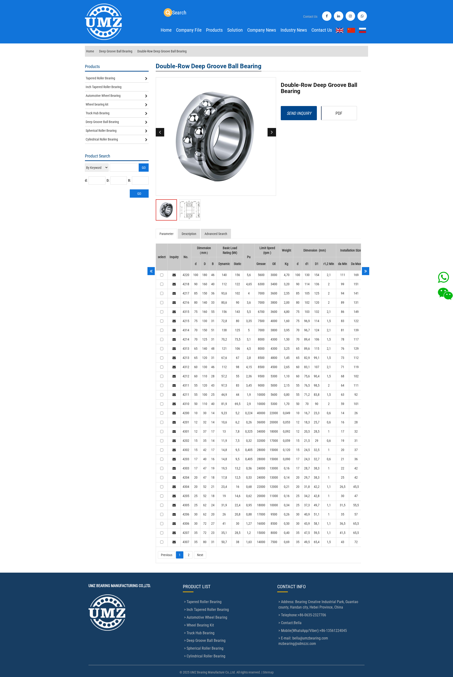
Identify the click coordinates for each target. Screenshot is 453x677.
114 (307, 284)
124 (316, 330)
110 (204, 376)
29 (316, 441)
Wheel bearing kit (97, 104)
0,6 (329, 413)
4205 (186, 496)
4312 (186, 367)
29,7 (307, 477)
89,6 (307, 348)
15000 (274, 450)
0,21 (286, 487)
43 (212, 385)
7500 (261, 321)
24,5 (307, 450)
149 (356, 312)
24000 (261, 468)
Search (179, 13)
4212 (186, 376)
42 (204, 450)
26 (356, 413)
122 (237, 284)
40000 (261, 413)
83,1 (307, 367)
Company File (188, 30)
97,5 (224, 385)
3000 (274, 275)
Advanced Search (216, 234)
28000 (261, 450)
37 (204, 431)
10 (195, 413)
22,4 (237, 505)
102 (237, 293)
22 (342, 468)
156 (237, 275)
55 (212, 312)
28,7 (307, 468)
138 (224, 330)
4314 (186, 330)
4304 (186, 487)
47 (204, 468)
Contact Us (310, 16)
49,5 (307, 542)
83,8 (316, 394)
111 (342, 275)
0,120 (286, 450)
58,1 (316, 523)
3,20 (286, 284)
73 (342, 358)
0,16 (286, 468)
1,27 (249, 523)
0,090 (286, 459)
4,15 (249, 367)
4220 (186, 275)
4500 (274, 367)
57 (356, 514)
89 (342, 302)
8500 (261, 358)
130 (307, 275)
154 (316, 275)
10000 (261, 394)
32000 (261, 441)
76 (342, 348)
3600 (274, 293)
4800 (274, 358)
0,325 (248, 431)
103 (307, 312)
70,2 (224, 339)
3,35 (249, 321)
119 (356, 367)
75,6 (307, 376)
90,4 (316, 376)
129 (356, 348)
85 (195, 293)
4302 (186, 450)
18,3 (307, 422)
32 (204, 422)
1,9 (249, 394)
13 (224, 431)
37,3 (307, 505)
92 (356, 394)
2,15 (286, 385)
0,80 (286, 394)
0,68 (249, 487)
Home (166, 30)
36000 (261, 422)
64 (342, 385)
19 (342, 441)
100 (195, 275)
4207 (186, 533)
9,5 (237, 450)
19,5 (224, 468)
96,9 (307, 321)
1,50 (286, 339)
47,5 (307, 533)
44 (237, 394)
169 (356, 275)
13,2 (237, 468)
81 (342, 330)
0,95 (249, 505)
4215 (186, 321)
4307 (186, 542)
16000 (261, 523)
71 (342, 367)
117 (356, 339)
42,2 (316, 487)
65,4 (316, 542)
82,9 (307, 358)
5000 (274, 385)
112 (224, 284)
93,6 (224, 293)
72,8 (224, 321)
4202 (186, 441)
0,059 (286, 441)
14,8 (224, 450)
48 (212, 348)
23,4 (224, 487)
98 (237, 367)
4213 (186, 358)
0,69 (286, 542)
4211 (186, 394)
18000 (274, 431)
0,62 (249, 496)
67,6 (224, 358)
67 (237, 358)
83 (342, 321)
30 (204, 413)
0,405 (248, 450)
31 (212, 321)
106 (316, 339)
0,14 (286, 477)
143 (237, 312)
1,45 (286, 358)
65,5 (356, 523)
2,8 (249, 358)
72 (204, 523)
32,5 (316, 450)
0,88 (249, 514)
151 (356, 284)
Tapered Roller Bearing (100, 78)
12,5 (237, 477)
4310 (186, 404)
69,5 (237, 404)
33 (212, 302)
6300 (261, 284)
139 (356, 330)
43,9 (307, 523)
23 (212, 533)
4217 (186, 293)
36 (212, 293)
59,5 (316, 533)
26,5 (342, 487)
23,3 (316, 413)
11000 (274, 496)
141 (356, 293)
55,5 (356, 505)
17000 (274, 441)
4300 (274, 339)
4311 (186, 385)
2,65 (286, 367)
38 (237, 542)
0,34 (286, 505)
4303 (186, 468)
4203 (186, 459)
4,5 (249, 348)
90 (195, 284)
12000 (274, 487)
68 (342, 376)
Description (189, 234)
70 (195, 330)
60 (195, 367)
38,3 (316, 468)
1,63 (249, 542)
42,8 (316, 496)
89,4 (307, 339)
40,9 (307, 514)
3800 (274, 302)
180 (204, 275)
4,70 (286, 275)
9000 (261, 385)
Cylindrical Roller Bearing (102, 139)
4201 (186, 422)
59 (342, 404)
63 (342, 394)
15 (195, 441)
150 (204, 293)
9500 (261, 376)
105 (307, 293)
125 (316, 293)
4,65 (249, 284)
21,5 (307, 441)
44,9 (224, 394)
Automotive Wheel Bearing (103, 96)
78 (342, 339)
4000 (274, 321)
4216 (186, 302)
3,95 (286, 330)
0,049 (286, 413)
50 (195, 404)
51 (212, 330)
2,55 (286, 293)
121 (224, 348)
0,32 (249, 441)
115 (316, 348)
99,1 (316, 358)
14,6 (237, 496)
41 (224, 523)
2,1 (329, 275)
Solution (235, 30)
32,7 (316, 459)
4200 (186, 413)
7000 (261, 293)
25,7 (316, 422)
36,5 (342, 523)
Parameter (166, 234)
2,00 (286, 302)
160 (204, 284)
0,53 (249, 477)
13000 (274, 468)
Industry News (294, 30)
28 (212, 376)
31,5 (342, 505)
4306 (186, 523)
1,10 (286, 376)
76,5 (307, 385)
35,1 (224, 533)
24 (212, 505)
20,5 (307, 431)
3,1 (249, 339)
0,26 (249, 422)
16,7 (307, 413)
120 (316, 302)
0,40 (286, 533)
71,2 (307, 394)
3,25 (286, 348)
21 (342, 459)
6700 (261, 312)
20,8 (237, 514)
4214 (186, 339)
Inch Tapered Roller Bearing (104, 87)
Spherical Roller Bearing (101, 130)
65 (195, 348)
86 (342, 312)
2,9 (249, 404)
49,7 (316, 505)
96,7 (307, 330)
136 (316, 284)
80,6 (224, 302)
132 (316, 312)
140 (224, 275)
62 (204, 505)
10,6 (224, 422)
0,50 (286, 523)
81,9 (224, 404)
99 (342, 284)
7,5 (237, 441)
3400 (274, 284)
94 (342, 293)
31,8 (307, 487)
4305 (186, 505)
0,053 (286, 422)
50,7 (224, 542)
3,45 (249, 385)
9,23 (224, 413)
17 (212, 431)
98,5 (316, 385)
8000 (261, 339)
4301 (186, 431)
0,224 (248, 413)
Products (214, 30)
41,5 (342, 533)
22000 (274, 413)
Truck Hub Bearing (97, 113)
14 (212, 413)
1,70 (286, 404)
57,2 (224, 376)
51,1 (316, 514)
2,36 (249, 376)
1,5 (329, 321)
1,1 (329, 487)
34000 (261, 431)
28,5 (316, 431)
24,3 (307, 459)
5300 (274, 376)
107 (316, 367)
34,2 (307, 496)
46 (212, 275)
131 (356, 302)
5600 (261, 275)
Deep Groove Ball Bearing (115, 51)
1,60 (286, 321)
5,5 (249, 312)
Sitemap (268, 672)
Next (200, 555)
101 (356, 404)
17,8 (224, 477)
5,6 (249, 275)
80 (195, 302)
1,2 (249, 533)
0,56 (249, 468)
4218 (186, 284)
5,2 (237, 413)
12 (195, 422)
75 (195, 312)
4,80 (286, 312)
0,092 (286, 431)
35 (204, 441)
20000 (274, 422)
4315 (186, 312)
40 (212, 284)
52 (204, 487)
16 (342, 422)
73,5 (237, 339)
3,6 (249, 302)
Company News (261, 30)
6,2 (237, 422)
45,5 (356, 487)
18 (212, 477)
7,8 (237, 431)
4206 (186, 514)
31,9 (224, 505)
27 (212, 523)
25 (212, 394)
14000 (261, 542)
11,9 (224, 441)
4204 (186, 477)
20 (342, 450)
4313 (186, 348)
